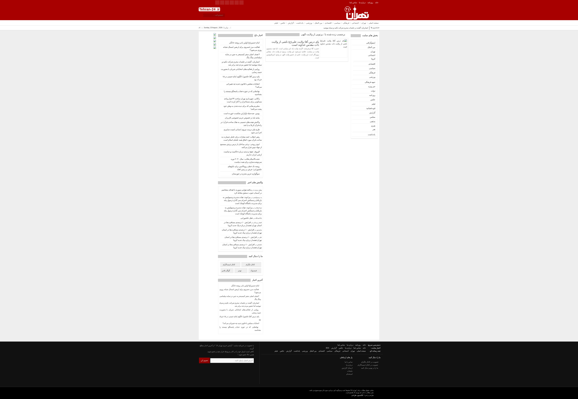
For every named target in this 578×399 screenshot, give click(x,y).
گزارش (291, 23)
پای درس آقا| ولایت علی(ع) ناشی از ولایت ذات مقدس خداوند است (295, 43)
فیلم (276, 23)
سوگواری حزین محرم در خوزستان (246, 174)
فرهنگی (346, 23)
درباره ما (362, 3)
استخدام (349, 374)
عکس (282, 23)
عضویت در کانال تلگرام (370, 362)
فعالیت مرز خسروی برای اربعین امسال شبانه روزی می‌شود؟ (242, 48)
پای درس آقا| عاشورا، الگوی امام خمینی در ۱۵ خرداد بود (242, 78)
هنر (374, 129)
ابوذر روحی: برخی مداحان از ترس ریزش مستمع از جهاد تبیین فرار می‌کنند (241, 145)
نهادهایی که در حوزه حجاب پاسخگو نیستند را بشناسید (243, 92)
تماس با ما (349, 362)
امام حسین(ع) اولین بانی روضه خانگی (244, 43)
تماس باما (353, 3)
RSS (327, 348)
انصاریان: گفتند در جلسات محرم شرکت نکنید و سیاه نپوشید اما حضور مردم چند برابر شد (335, 28)
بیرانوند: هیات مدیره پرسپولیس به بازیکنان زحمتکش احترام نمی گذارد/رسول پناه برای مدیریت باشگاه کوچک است (242, 200)
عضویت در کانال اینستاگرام (368, 365)
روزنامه (370, 3)
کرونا (373, 59)
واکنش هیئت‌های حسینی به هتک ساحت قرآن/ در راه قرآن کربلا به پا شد (241, 123)
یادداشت (299, 23)
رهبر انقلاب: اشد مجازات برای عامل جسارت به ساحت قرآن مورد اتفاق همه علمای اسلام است (241, 138)
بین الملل (318, 23)
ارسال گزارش (347, 368)
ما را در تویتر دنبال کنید (370, 368)
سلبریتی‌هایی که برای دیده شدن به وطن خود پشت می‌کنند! (243, 107)
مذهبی (372, 121)
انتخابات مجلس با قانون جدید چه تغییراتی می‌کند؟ (244, 85)
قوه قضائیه (370, 108)
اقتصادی (328, 23)
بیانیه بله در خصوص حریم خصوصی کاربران (242, 118)
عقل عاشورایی (247, 218)
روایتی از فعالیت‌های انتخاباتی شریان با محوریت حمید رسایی (241, 70)
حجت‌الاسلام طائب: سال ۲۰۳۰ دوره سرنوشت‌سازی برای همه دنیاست (246, 160)
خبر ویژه (371, 86)
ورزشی (309, 23)
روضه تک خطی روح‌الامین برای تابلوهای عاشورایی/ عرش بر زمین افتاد (245, 168)
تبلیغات (350, 371)
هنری (373, 126)
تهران (363, 23)
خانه (376, 3)
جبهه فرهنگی (370, 82)
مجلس (372, 117)
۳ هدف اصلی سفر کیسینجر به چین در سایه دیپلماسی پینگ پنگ (243, 56)
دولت (373, 91)
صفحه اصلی (374, 23)
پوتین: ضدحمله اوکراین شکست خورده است (242, 113)
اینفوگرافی (370, 43)
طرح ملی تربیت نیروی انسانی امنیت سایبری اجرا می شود (243, 131)
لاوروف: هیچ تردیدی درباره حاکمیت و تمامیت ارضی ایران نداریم (243, 153)
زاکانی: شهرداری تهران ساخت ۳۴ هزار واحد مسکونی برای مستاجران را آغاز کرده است (243, 100)
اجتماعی (355, 23)
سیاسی (337, 23)
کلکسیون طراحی (357, 395)
